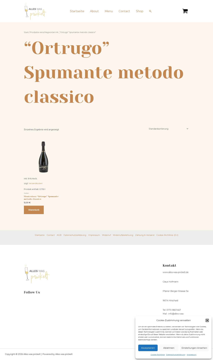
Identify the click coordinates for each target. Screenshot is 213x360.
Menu (109, 11)
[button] (207, 320)
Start (26, 32)
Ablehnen (168, 348)
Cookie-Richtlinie (158, 354)
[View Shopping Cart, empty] (185, 11)
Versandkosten (36, 183)
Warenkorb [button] (33, 210)
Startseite (77, 11)
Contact (124, 11)
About (94, 11)
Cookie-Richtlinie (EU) (167, 235)
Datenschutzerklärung (175, 354)
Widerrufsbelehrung (123, 235)
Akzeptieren (148, 348)
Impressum (191, 354)
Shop (139, 11)
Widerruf (106, 235)
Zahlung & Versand (144, 235)
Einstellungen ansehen (194, 348)
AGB (59, 235)
